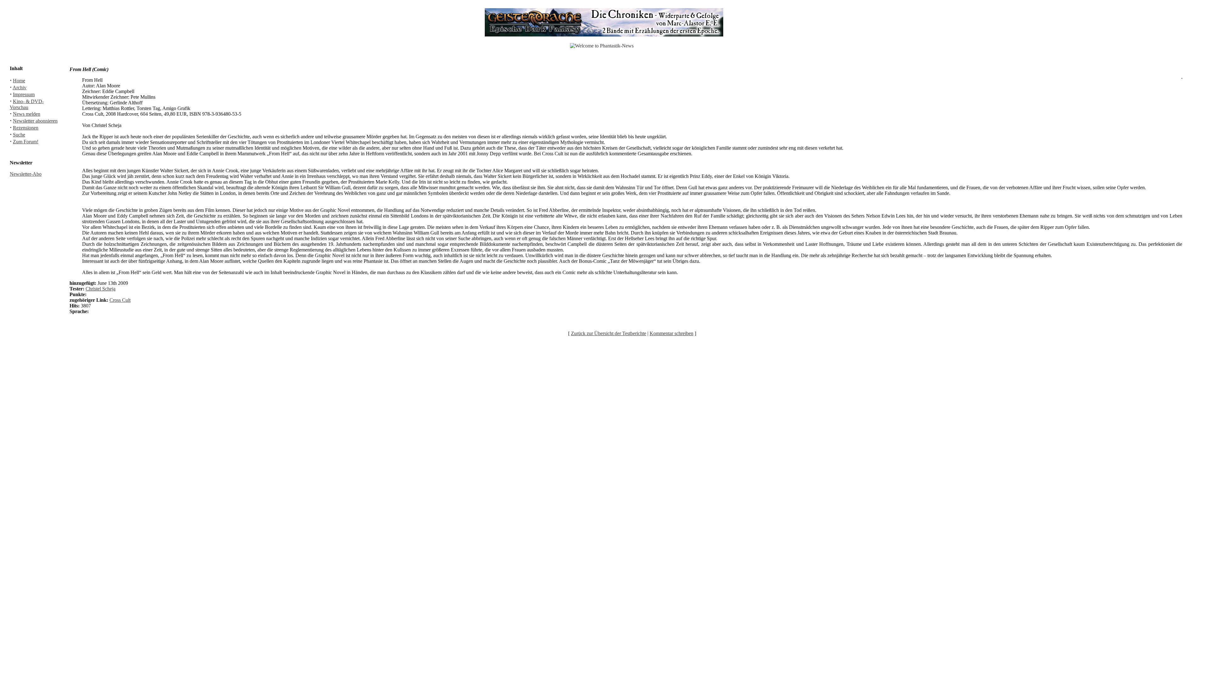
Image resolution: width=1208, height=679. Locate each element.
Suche (19, 134)
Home (19, 80)
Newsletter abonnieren (35, 121)
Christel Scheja (100, 288)
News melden (26, 114)
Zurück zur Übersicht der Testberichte (608, 333)
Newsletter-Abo (26, 174)
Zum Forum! (25, 141)
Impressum (24, 94)
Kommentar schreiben (671, 333)
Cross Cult (120, 300)
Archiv (19, 87)
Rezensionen (25, 127)
